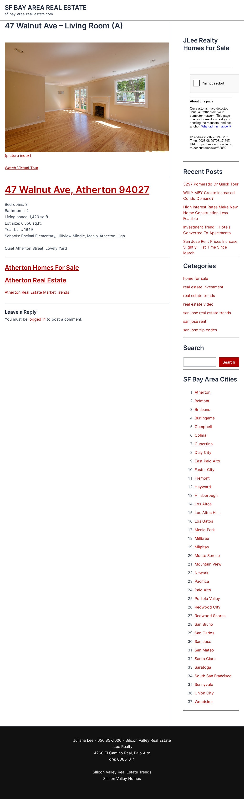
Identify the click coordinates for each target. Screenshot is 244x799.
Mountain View (208, 564)
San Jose (203, 641)
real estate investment (203, 287)
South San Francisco (213, 675)
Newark (201, 572)
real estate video (198, 304)
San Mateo (204, 650)
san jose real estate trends (207, 312)
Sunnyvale (204, 684)
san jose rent (194, 321)
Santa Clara (205, 658)
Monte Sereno (207, 555)
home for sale (195, 278)
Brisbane (202, 409)
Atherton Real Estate (35, 280)
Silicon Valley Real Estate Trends (122, 772)
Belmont (202, 400)
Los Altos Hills (207, 512)
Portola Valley (207, 598)
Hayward (203, 486)
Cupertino (204, 443)
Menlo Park (205, 529)
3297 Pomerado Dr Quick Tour (211, 184)
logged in (37, 319)
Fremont (202, 478)
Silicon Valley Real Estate (148, 740)
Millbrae (202, 538)
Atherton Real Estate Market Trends (37, 292)
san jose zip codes (200, 330)
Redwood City (207, 607)
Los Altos (203, 504)
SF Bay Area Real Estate (46, 7)
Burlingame (205, 418)
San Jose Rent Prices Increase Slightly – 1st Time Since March (210, 247)
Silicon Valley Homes (122, 778)
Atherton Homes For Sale (42, 267)
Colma (200, 435)
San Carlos (204, 632)
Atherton (202, 392)
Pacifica (202, 581)
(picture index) (18, 155)
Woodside (204, 701)
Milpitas (202, 547)
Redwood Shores (210, 615)
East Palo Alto (207, 461)
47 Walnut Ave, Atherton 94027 (77, 190)
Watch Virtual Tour (21, 167)
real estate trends (199, 295)
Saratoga (203, 667)
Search (229, 362)
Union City (204, 693)
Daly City (203, 452)
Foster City (204, 469)
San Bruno (204, 624)
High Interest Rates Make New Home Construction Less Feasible (210, 213)
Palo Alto (203, 589)
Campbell (203, 426)
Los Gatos (204, 521)
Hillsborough (206, 495)
